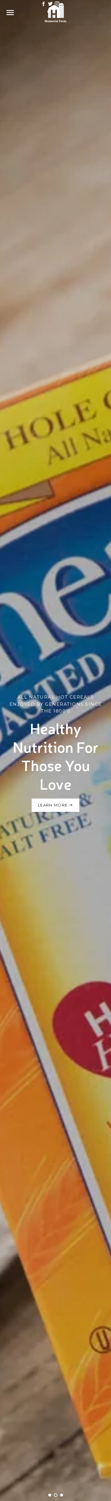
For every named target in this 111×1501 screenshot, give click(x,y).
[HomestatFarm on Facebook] (44, 3)
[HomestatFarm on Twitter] (51, 3)
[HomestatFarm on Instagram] (57, 3)
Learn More (53, 805)
